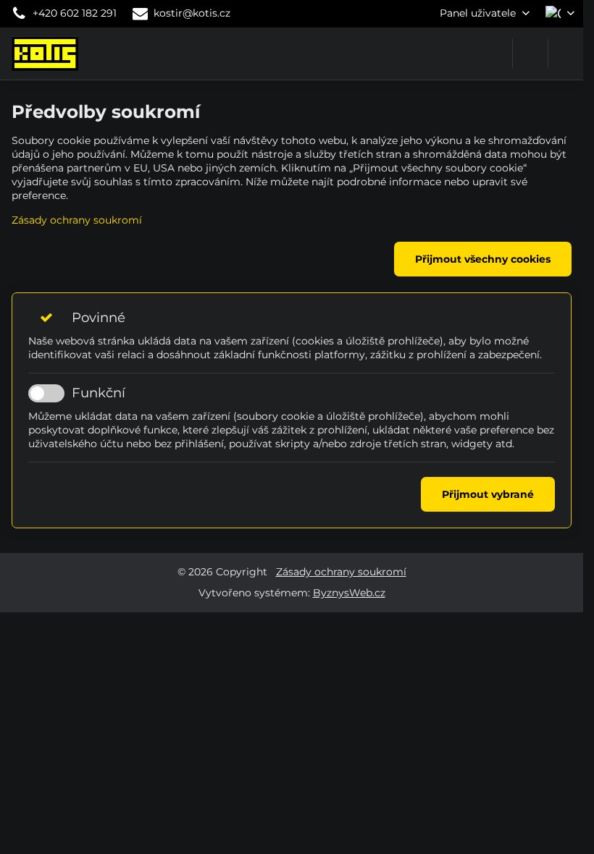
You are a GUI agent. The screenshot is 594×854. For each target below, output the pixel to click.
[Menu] (565, 53)
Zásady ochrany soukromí (77, 220)
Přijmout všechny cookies (483, 259)
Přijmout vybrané (488, 494)
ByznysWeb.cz (349, 592)
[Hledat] (530, 53)
